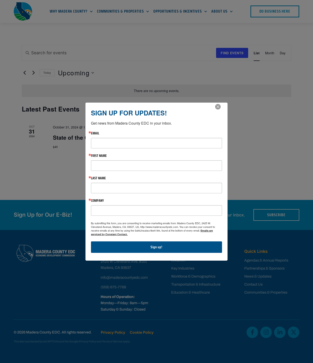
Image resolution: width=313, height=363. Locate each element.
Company (97, 200)
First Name (99, 156)
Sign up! (156, 247)
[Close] (218, 106)
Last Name (98, 178)
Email (95, 133)
